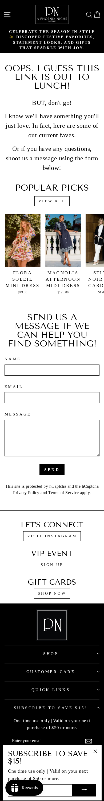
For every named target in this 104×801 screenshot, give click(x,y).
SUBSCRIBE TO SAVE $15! (50, 708)
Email (14, 386)
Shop (50, 654)
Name (13, 359)
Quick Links (50, 690)
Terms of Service (63, 492)
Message (18, 414)
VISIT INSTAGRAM (52, 536)
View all (52, 201)
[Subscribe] (88, 741)
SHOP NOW (52, 594)
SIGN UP (52, 565)
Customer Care (50, 672)
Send (52, 470)
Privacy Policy (26, 492)
